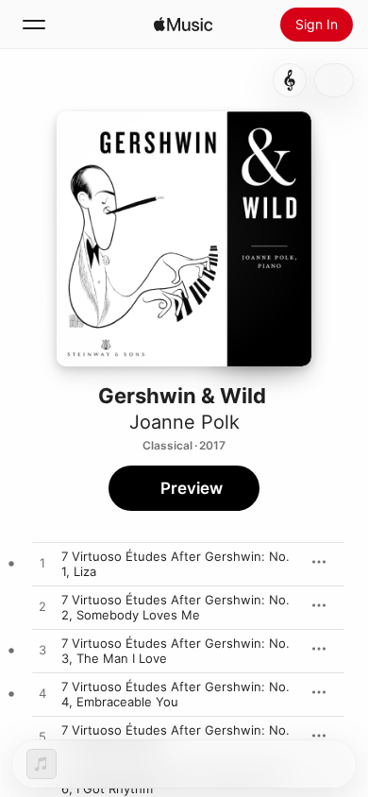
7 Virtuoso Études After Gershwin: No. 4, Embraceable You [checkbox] (175, 694)
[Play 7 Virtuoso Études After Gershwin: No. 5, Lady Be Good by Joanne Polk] (42, 737)
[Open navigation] (34, 24)
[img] (183, 24)
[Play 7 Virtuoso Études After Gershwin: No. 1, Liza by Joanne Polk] (42, 563)
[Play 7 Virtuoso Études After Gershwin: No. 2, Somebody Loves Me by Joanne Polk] (42, 607)
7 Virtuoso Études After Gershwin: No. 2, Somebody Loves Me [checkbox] (175, 607)
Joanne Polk (184, 422)
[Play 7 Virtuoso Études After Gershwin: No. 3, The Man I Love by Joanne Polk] (42, 650)
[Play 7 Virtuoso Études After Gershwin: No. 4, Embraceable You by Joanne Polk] (42, 694)
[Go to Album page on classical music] (290, 80)
